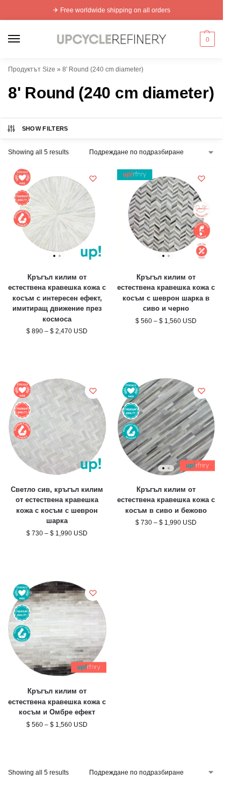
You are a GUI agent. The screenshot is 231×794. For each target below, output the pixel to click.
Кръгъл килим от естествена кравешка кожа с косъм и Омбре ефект (57, 701)
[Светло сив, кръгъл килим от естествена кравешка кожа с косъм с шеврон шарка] (57, 426)
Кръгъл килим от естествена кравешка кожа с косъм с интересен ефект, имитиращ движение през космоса (57, 298)
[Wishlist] (93, 178)
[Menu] (24, 39)
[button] (206, 39)
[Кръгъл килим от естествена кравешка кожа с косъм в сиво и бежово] (166, 426)
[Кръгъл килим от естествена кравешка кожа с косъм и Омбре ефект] (57, 629)
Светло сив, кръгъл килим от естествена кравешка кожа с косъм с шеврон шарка (57, 505)
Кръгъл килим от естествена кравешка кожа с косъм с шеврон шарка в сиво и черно (166, 293)
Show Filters (45, 128)
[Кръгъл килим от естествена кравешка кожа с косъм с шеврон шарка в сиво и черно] (166, 214)
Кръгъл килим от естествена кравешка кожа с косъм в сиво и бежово (166, 499)
